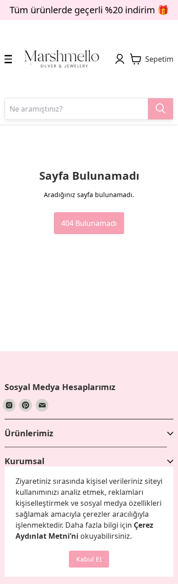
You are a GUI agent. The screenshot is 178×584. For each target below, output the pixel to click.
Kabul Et (89, 559)
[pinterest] (25, 405)
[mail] (42, 405)
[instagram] (9, 405)
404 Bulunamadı (89, 223)
